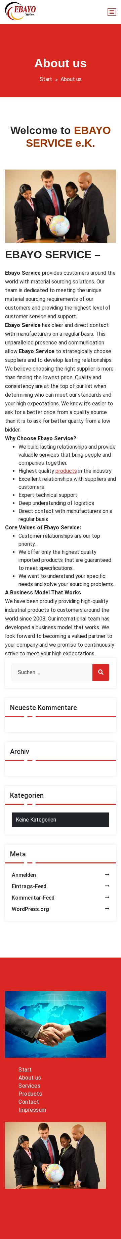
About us (29, 1077)
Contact (28, 1102)
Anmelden (24, 875)
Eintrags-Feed (29, 886)
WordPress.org (30, 909)
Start (46, 79)
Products (30, 1094)
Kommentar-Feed (33, 898)
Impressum (32, 1110)
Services (29, 1086)
